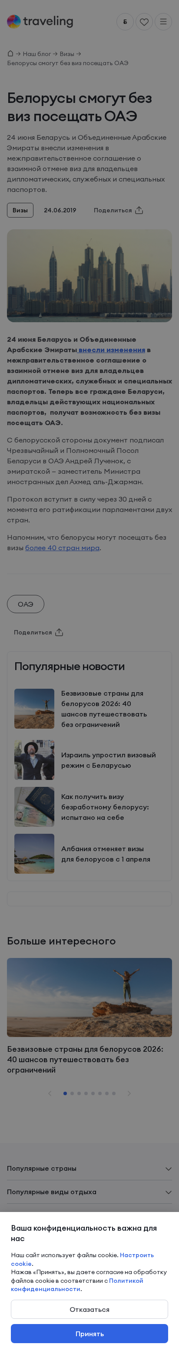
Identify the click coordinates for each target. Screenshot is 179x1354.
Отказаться (89, 1309)
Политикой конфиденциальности (77, 1285)
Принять (90, 1333)
